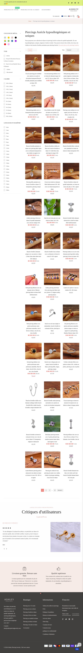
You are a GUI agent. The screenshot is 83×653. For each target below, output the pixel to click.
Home (29, 21)
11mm (7, 148)
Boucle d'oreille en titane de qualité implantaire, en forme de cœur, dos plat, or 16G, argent (71, 184)
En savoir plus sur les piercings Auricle (68, 45)
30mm (7, 178)
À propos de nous (47, 624)
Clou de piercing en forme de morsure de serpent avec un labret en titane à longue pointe (71, 403)
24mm (7, 175)
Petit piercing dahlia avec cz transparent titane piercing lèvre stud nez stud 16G (33, 112)
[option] (41, 537)
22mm (7, 172)
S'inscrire (75, 614)
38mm (7, 190)
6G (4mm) (8, 104)
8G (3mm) (8, 101)
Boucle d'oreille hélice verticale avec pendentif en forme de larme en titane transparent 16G (71, 148)
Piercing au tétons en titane (30, 621)
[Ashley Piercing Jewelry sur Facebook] (68, 2)
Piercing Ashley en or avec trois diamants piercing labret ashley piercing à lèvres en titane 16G (71, 254)
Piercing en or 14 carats (29, 605)
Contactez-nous (47, 628)
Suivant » (60, 490)
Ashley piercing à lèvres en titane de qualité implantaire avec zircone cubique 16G (33, 220)
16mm (7, 160)
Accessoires (26, 628)
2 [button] (42, 593)
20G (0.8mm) (9, 83)
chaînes (8, 69)
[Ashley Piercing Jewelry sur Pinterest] (75, 2)
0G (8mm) (8, 113)
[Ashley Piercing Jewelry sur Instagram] (78, 2)
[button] (67, 16)
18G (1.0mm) (9, 86)
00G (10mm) (9, 116)
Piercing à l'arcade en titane (30, 624)
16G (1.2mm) (9, 89)
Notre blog (45, 621)
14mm (7, 154)
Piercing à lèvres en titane (29, 615)
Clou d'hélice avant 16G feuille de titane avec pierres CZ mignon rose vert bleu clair (52, 112)
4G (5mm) (8, 107)
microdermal (9, 72)
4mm (7, 127)
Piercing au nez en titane (29, 609)
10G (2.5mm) (9, 98)
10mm (7, 145)
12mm (7, 151)
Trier (63, 50)
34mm (7, 184)
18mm (7, 163)
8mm (7, 139)
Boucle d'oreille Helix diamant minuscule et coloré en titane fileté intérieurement (71, 220)
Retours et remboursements (50, 615)
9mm (7, 142)
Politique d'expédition (48, 612)
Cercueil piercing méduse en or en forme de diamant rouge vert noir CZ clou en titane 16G (52, 76)
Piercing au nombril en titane (30, 618)
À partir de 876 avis (41, 517)
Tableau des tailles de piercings (51, 605)
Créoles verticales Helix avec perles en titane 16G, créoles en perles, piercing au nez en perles (71, 364)
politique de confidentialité (49, 631)
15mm (7, 157)
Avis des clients (47, 618)
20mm (7, 169)
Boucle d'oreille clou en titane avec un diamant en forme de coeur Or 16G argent (52, 254)
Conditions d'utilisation (48, 634)
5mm (7, 130)
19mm (7, 166)
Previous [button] (4, 548)
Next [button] (6, 548)
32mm (7, 181)
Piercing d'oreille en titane (29, 612)
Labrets (8, 55)
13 (54, 490)
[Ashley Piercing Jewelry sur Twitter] (71, 2)
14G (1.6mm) (9, 92)
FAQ (44, 609)
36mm (7, 187)
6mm (7, 133)
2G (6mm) (8, 110)
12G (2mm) (9, 95)
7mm (7, 136)
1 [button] (40, 593)
